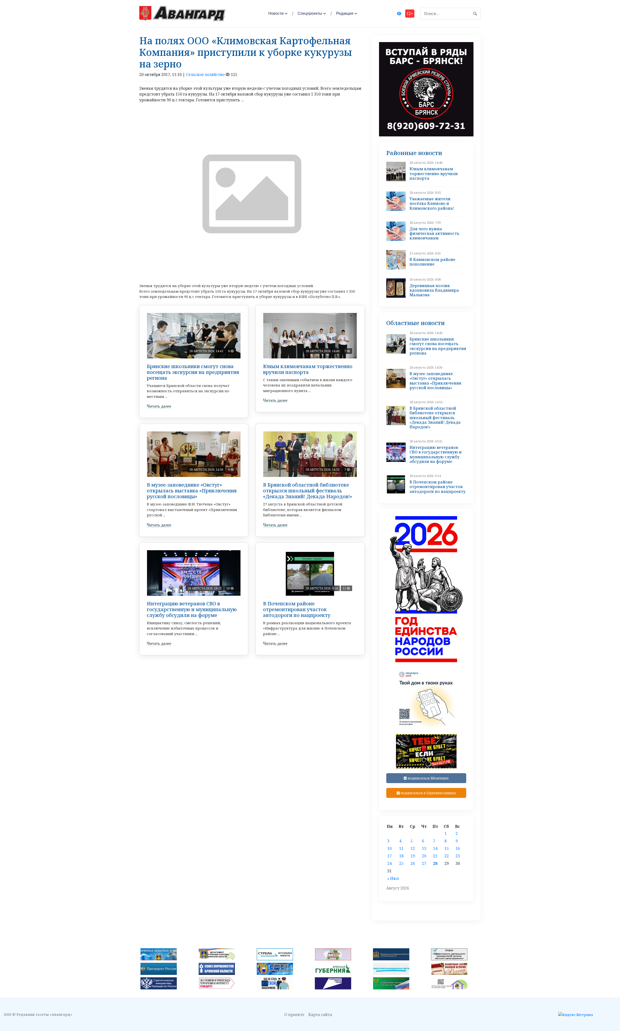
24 (389, 863)
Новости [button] (276, 13)
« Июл (393, 878)
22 (446, 856)
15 (446, 848)
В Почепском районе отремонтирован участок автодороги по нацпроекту (296, 609)
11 (401, 848)
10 (389, 848)
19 (413, 856)
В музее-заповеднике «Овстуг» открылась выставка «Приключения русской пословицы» (192, 491)
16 (458, 848)
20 (424, 856)
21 (435, 856)
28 (435, 863)
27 (424, 863)
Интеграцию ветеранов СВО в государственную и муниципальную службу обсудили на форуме (192, 609)
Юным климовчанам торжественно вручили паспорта (307, 369)
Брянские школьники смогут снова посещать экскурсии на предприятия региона (193, 372)
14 (435, 848)
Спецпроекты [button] (310, 13)
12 (413, 848)
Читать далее (159, 406)
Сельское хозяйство (205, 74)
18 (401, 856)
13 (424, 848)
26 (413, 863)
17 (389, 856)
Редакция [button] (344, 13)
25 (401, 863)
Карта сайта (320, 1014)
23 (458, 856)
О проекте (294, 1014)
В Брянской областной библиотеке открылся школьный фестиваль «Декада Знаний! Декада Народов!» (307, 491)
